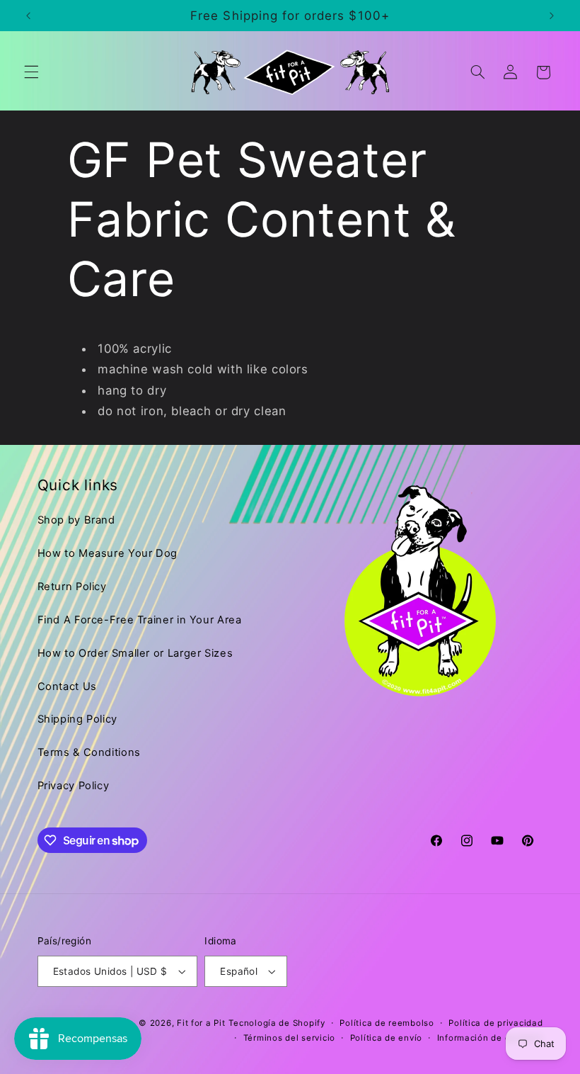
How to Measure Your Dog (107, 553)
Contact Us (67, 686)
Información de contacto (490, 1038)
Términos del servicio (289, 1038)
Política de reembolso (387, 1023)
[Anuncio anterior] (28, 15)
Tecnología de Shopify (276, 1023)
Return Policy (72, 586)
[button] (31, 72)
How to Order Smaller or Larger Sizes (135, 653)
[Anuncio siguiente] (551, 15)
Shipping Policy (77, 719)
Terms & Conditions (89, 752)
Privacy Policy (73, 785)
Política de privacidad (495, 1023)
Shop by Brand (76, 520)
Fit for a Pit (201, 1023)
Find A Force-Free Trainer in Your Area (139, 620)
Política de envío (386, 1038)
